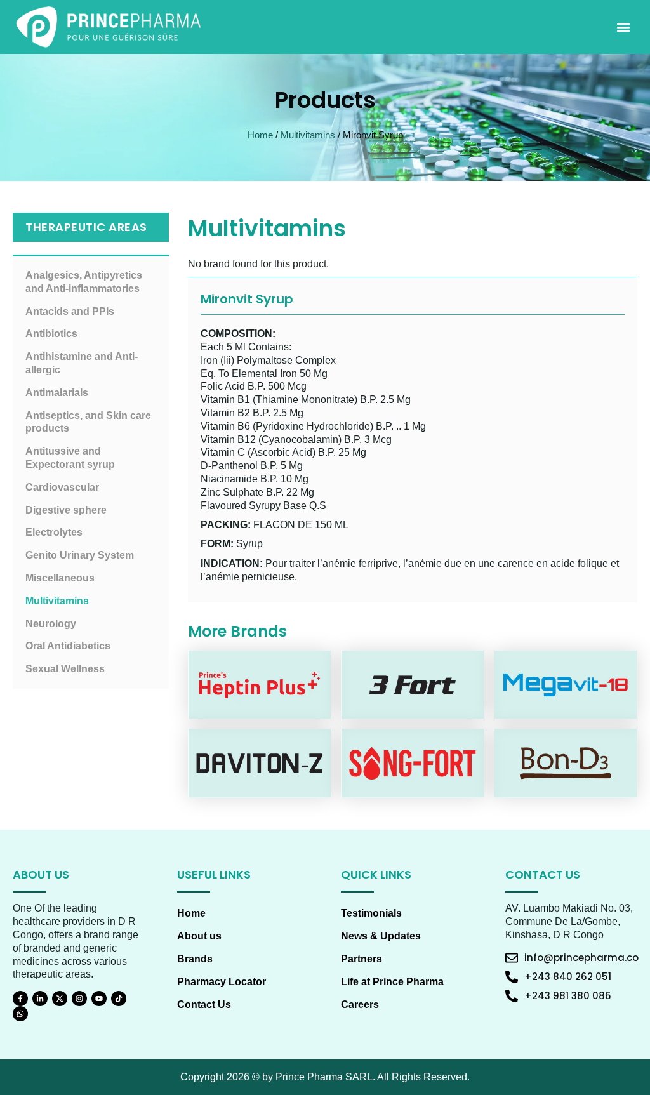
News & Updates (381, 936)
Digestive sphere (66, 510)
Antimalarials (56, 392)
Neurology (50, 623)
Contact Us (204, 1004)
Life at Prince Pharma (392, 981)
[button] (623, 27)
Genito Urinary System (79, 555)
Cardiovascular (62, 487)
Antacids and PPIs (69, 311)
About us (199, 936)
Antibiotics (51, 333)
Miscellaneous (60, 578)
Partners (361, 958)
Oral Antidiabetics (67, 645)
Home (260, 135)
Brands (195, 958)
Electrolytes (54, 532)
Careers (360, 1004)
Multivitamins (308, 135)
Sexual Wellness (65, 668)
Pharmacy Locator (221, 981)
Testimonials (371, 913)
